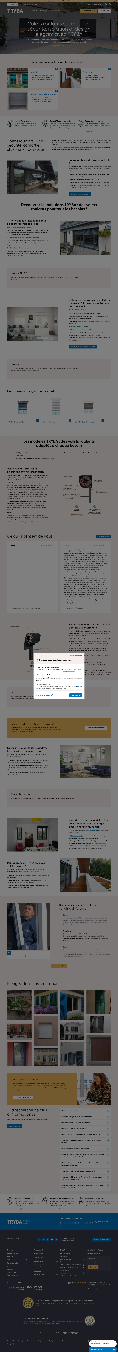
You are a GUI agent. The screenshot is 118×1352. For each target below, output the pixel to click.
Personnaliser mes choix (43, 695)
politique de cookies (68, 671)
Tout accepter (76, 695)
